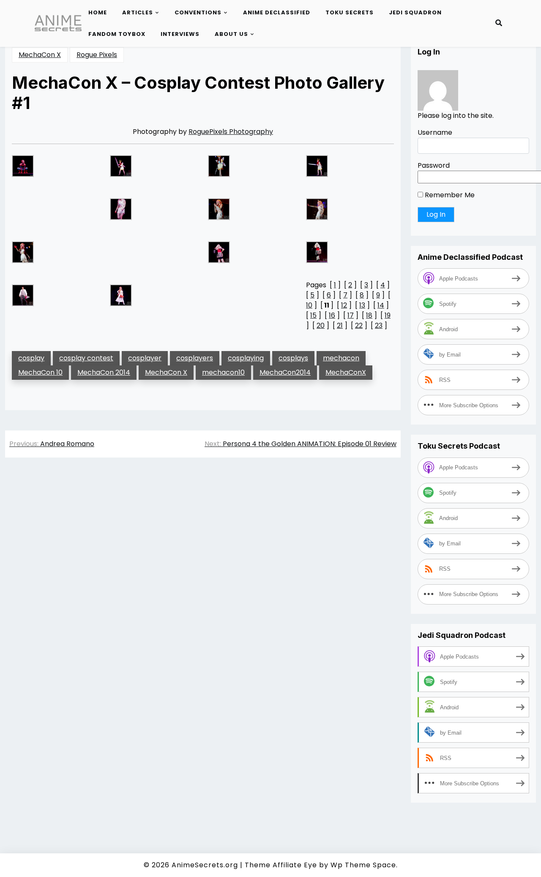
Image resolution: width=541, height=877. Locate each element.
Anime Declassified (276, 12)
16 (332, 315)
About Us (231, 34)
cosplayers (194, 358)
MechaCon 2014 (103, 372)
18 (369, 315)
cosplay (31, 358)
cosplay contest (86, 358)
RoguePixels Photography (231, 131)
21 (340, 325)
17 (350, 315)
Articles (137, 12)
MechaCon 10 (40, 372)
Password (434, 165)
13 (362, 305)
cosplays (293, 358)
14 (380, 305)
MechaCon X (40, 55)
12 (344, 305)
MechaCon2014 (285, 372)
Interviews (180, 34)
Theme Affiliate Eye (281, 865)
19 (388, 315)
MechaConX (345, 372)
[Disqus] (203, 583)
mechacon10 (223, 372)
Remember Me (449, 195)
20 (321, 325)
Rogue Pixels (97, 55)
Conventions (198, 12)
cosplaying (246, 358)
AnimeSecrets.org (205, 865)
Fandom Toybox (116, 34)
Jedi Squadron (415, 12)
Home (97, 12)
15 (313, 315)
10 (309, 305)
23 (379, 325)
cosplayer (144, 358)
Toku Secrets (349, 12)
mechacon (341, 358)
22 (359, 325)
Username (435, 132)
